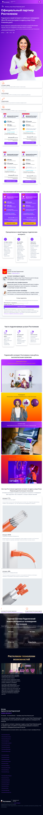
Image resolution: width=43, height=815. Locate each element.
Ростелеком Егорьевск (6, 745)
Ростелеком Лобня (5, 763)
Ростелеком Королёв (5, 759)
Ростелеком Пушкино (5, 784)
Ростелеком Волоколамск (6, 736)
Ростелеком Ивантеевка (6, 751)
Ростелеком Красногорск (6, 761)
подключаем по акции (10, 143)
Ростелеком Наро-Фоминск (7, 775)
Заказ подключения (21, 306)
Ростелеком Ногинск (5, 777)
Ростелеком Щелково (5, 790)
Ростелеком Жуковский (6, 747)
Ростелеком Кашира (5, 755)
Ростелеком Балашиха (6, 734)
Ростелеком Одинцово (6, 779)
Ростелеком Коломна (5, 757)
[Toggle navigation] (40, 2)
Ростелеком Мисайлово (6, 767)
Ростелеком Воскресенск (6, 738)
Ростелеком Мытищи (5, 771)
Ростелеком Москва (5, 769)
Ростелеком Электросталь (6, 792)
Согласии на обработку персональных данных (13, 313)
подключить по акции (10, 223)
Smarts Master (17, 803)
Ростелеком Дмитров (5, 740)
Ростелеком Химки (5, 788)
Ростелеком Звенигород (6, 749)
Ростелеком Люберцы (6, 765)
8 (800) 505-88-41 (16, 273)
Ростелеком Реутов (5, 786)
